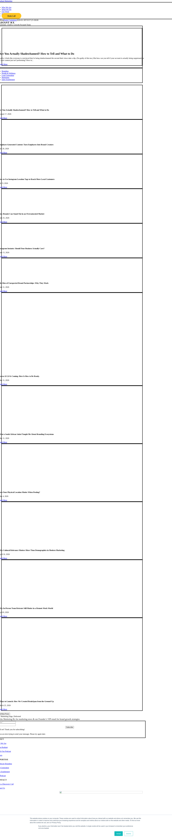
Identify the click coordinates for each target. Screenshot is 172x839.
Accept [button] (118, 834)
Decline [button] (128, 834)
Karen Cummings (10, 20)
